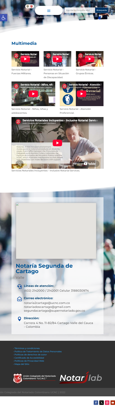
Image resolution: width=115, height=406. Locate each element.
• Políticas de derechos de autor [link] (30, 354)
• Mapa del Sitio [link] (21, 364)
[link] (3, 17)
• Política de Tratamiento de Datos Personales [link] (37, 351)
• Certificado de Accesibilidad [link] (28, 357)
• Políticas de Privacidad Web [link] (28, 361)
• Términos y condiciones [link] (26, 348)
